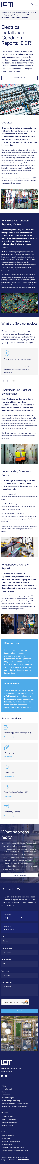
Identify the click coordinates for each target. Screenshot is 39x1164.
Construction (5, 1095)
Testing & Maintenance (19, 12)
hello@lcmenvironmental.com (14, 918)
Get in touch (18, 78)
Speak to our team (20, 875)
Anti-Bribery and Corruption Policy (12, 1147)
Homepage (5, 12)
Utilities (3, 1086)
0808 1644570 (9, 929)
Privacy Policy (6, 1139)
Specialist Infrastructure (9, 1122)
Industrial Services (7, 1125)
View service (8, 737)
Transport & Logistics (8, 1098)
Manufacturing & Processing (10, 1101)
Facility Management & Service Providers (14, 1104)
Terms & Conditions (7, 1136)
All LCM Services (7, 1117)
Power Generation (7, 1089)
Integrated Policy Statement (10, 1141)
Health (3, 1092)
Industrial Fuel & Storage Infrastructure (14, 1106)
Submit (19, 1011)
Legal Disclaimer (6, 1144)
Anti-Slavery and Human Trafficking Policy (15, 1150)
